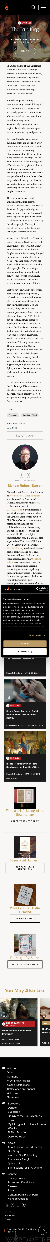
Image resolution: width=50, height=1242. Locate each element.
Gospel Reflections (18, 1085)
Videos (11, 1072)
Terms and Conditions (21, 1182)
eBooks (12, 1128)
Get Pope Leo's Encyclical (25, 868)
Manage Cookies (18, 1199)
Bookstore (14, 1103)
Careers (13, 1186)
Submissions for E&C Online (25, 1168)
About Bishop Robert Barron (25, 1147)
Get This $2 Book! (25, 918)
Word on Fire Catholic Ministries (25, 495)
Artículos (12, 1093)
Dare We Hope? (17, 1136)
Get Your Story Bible (25, 964)
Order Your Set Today (25, 821)
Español (7, 1219)
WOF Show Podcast (19, 1081)
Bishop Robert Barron (25, 39)
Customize (23, 651)
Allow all (25, 644)
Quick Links (15, 1163)
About (11, 1143)
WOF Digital (9, 1215)
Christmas (13, 415)
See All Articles (25, 435)
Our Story (13, 1151)
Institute (7, 1211)
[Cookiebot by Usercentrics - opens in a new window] (36, 589)
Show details (35, 635)
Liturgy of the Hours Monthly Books (25, 1118)
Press (11, 1190)
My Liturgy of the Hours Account (27, 1124)
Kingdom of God (30, 415)
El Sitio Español (17, 1132)
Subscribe (14, 1112)
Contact (12, 1174)
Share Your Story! (18, 1159)
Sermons (12, 1076)
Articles (26, 23)
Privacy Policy (16, 1178)
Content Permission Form (23, 1194)
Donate (12, 1108)
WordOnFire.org (15, 548)
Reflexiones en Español (21, 1089)
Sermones (13, 1097)
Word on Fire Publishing (22, 1155)
